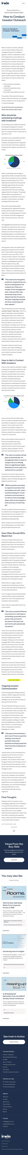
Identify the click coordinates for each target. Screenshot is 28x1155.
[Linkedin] (14, 831)
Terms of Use (4, 1146)
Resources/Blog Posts (13, 10)
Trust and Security (6, 1141)
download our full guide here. (10, 519)
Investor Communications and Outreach (13, 924)
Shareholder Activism (9, 1012)
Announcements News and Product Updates (14, 964)
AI (4, 967)
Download (14, 859)
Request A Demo (14, 1042)
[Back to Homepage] (5, 3)
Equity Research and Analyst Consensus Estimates (13, 921)
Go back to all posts (14, 880)
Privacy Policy (5, 1143)
